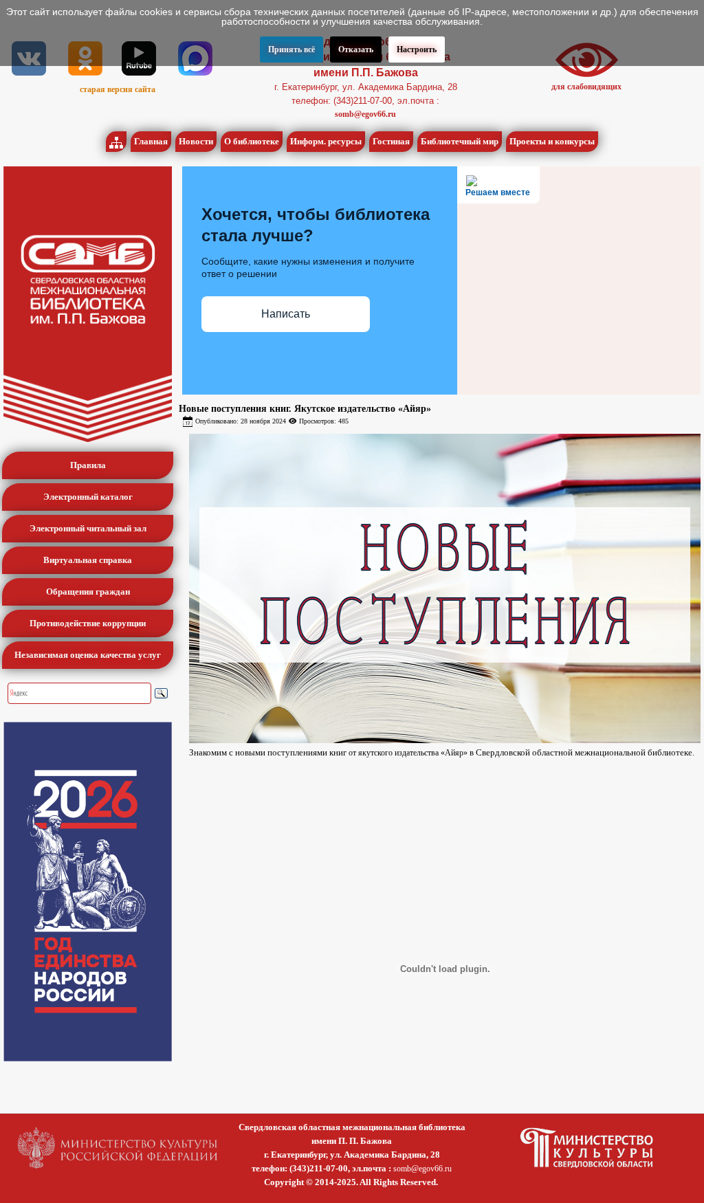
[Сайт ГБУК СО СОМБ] (87, 304)
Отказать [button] (355, 49)
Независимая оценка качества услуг (87, 655)
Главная (151, 141)
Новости (196, 141)
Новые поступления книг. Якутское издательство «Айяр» (305, 409)
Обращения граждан (88, 591)
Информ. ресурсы (326, 141)
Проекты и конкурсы (552, 141)
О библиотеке (251, 141)
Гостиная (391, 141)
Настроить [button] (417, 49)
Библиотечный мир (459, 141)
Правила (88, 465)
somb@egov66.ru (365, 114)
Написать (285, 314)
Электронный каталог (88, 497)
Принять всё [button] (291, 49)
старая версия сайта (117, 89)
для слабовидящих (586, 86)
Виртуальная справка (87, 560)
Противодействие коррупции (88, 623)
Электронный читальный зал (88, 528)
